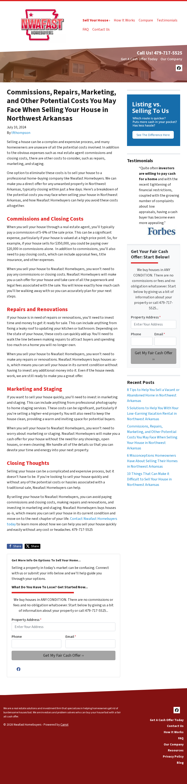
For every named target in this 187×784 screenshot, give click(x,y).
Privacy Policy (173, 756)
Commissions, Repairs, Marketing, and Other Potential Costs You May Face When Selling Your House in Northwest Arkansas (152, 437)
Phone (17, 636)
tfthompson (20, 132)
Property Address (27, 619)
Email (70, 636)
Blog (180, 763)
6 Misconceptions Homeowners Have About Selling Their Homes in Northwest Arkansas (152, 461)
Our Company (171, 59)
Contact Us (101, 29)
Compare (146, 20)
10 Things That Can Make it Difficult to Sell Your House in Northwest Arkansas (149, 479)
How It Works (124, 20)
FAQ (86, 29)
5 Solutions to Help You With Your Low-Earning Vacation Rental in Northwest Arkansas (153, 414)
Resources (176, 750)
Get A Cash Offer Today (139, 59)
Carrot (64, 724)
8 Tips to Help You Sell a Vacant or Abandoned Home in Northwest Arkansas (153, 395)
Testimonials (167, 20)
